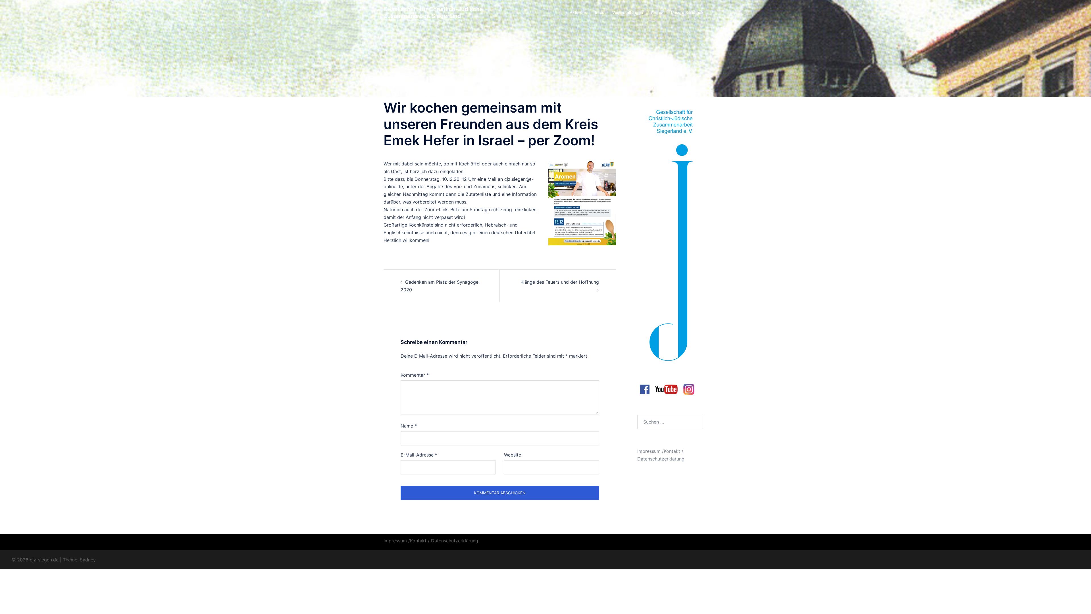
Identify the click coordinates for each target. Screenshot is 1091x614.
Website (512, 455)
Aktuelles (578, 12)
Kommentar (415, 375)
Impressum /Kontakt (658, 451)
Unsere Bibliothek (687, 12)
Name (409, 426)
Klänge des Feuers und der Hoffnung (559, 282)
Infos (599, 12)
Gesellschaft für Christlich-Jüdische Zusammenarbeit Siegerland (433, 12)
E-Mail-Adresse (419, 455)
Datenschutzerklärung (660, 459)
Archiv (657, 12)
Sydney (88, 560)
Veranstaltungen (627, 12)
